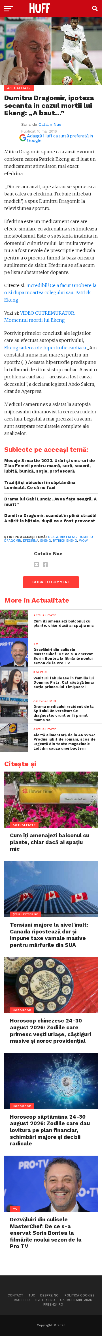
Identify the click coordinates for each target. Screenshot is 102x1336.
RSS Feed (22, 1300)
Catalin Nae (50, 124)
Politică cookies (80, 1295)
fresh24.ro (53, 1304)
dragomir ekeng (62, 537)
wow (83, 541)
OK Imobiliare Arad (76, 1300)
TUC (31, 1295)
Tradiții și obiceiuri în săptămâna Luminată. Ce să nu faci (39, 485)
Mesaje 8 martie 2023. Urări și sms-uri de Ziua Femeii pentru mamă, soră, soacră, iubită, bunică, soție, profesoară (49, 466)
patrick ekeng (65, 541)
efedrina (30, 541)
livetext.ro (45, 1300)
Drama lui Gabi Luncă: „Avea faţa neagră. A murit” (50, 501)
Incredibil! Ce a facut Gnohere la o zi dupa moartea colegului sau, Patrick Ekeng (50, 293)
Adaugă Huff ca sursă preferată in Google (60, 138)
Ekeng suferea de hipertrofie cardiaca (45, 348)
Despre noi (50, 1295)
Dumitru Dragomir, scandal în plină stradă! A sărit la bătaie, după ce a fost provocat (50, 518)
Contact (15, 1295)
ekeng (45, 541)
